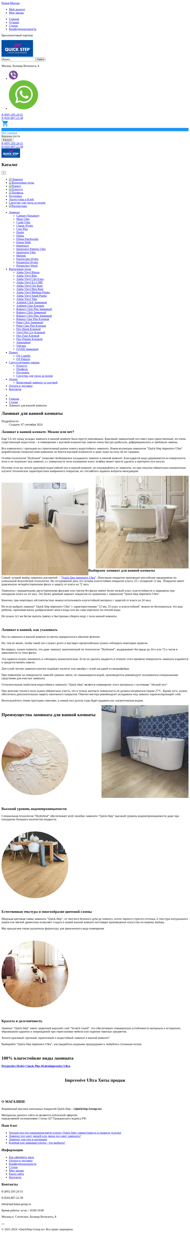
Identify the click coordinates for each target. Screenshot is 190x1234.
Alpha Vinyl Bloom (28, 272)
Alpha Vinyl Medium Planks (33, 292)
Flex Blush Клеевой (28, 329)
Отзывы (14, 22)
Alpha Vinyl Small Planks (31, 295)
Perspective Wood (26, 265)
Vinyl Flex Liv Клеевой (30, 332)
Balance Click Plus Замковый (34, 309)
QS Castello (23, 355)
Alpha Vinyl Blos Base (29, 289)
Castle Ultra (23, 222)
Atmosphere (23, 342)
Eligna (20, 235)
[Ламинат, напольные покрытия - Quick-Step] (10, 156)
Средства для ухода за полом (27, 202)
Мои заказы (16, 12)
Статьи (13, 25)
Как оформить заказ (21, 1157)
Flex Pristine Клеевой (29, 339)
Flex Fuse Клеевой (27, 335)
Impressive (22, 245)
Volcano (21, 345)
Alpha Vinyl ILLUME (29, 282)
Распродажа (19, 206)
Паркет (16, 186)
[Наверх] (2, 1224)
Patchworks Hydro (27, 259)
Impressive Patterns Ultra (31, 249)
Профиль (17, 192)
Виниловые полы (23, 182)
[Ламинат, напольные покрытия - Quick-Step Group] (17, 55)
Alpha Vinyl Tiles (26, 299)
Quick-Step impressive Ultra (78, 577)
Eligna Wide (23, 242)
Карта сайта (16, 1173)
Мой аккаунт (17, 9)
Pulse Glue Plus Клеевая (31, 325)
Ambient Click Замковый (31, 302)
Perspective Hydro (27, 262)
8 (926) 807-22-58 (12, 118)
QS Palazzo (23, 359)
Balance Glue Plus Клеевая (32, 319)
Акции (13, 379)
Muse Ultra (23, 219)
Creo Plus (22, 229)
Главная (14, 19)
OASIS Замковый (27, 349)
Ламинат (17, 179)
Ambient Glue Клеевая (30, 305)
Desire (20, 232)
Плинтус (17, 189)
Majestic (21, 255)
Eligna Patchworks (27, 239)
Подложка (15, 196)
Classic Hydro (24, 225)
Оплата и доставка (20, 385)
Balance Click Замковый (31, 312)
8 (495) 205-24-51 (12, 114)
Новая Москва (10, 3)
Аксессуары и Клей (21, 199)
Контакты (15, 389)
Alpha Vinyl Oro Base (29, 285)
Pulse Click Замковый (29, 322)
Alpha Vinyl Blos (26, 275)
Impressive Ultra (26, 252)
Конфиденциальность (22, 29)
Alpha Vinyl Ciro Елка (30, 279)
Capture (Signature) (27, 215)
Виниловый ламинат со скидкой (37, 382)
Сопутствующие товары (24, 362)
